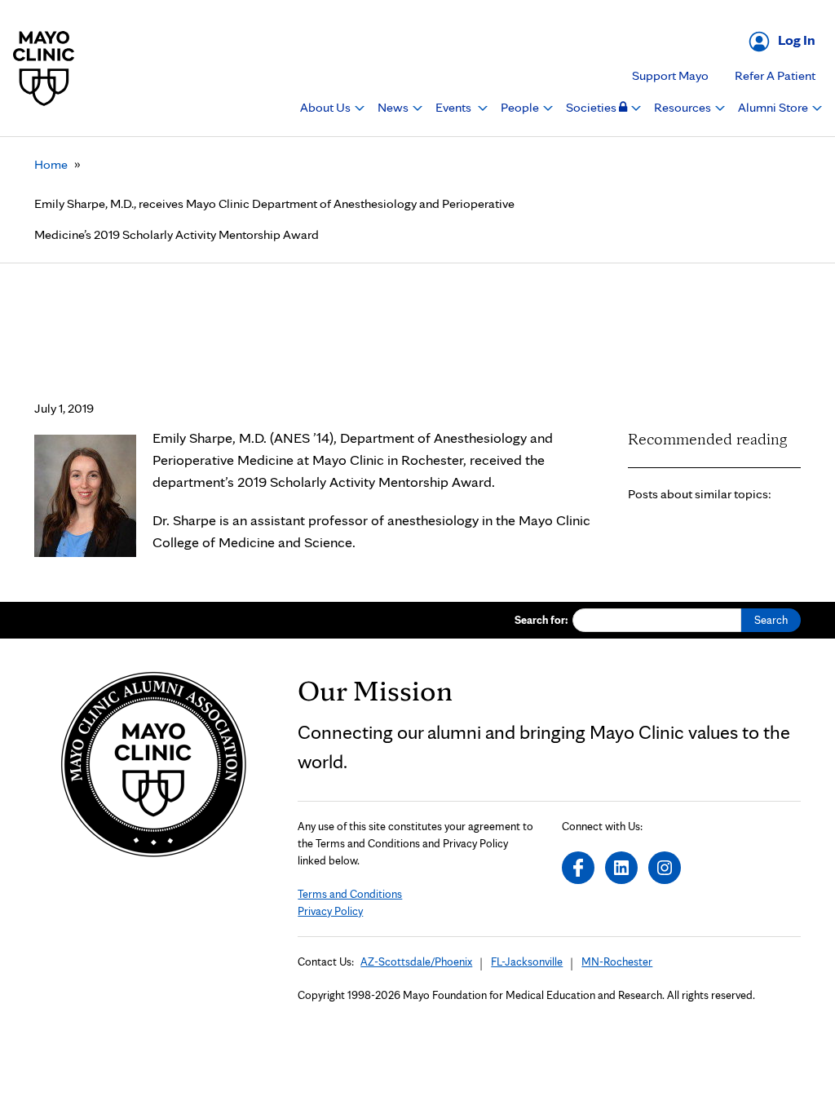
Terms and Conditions (350, 893)
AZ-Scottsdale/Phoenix (416, 961)
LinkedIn (621, 867)
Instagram (664, 867)
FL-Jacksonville (527, 961)
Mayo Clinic (44, 68)
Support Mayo (670, 75)
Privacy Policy (330, 910)
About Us (326, 107)
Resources (684, 107)
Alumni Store (774, 107)
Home (51, 164)
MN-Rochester (616, 961)
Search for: (541, 619)
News (394, 107)
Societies (592, 107)
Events (454, 107)
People (521, 107)
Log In (796, 39)
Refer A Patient (775, 75)
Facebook (578, 867)
